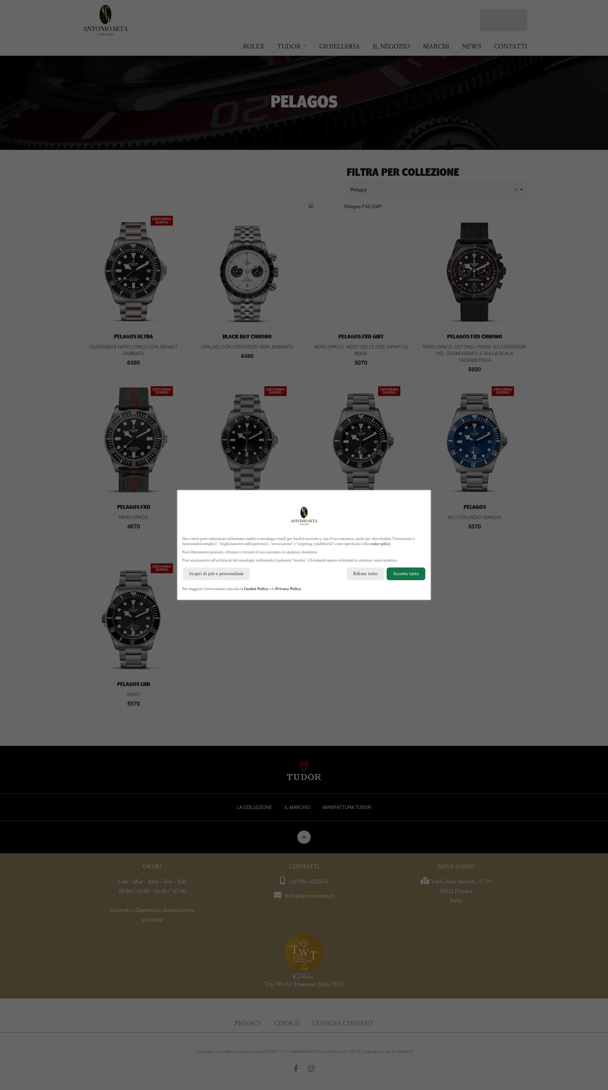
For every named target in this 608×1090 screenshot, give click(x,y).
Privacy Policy (288, 589)
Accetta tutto (406, 573)
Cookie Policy (256, 589)
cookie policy (380, 544)
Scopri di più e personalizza (216, 573)
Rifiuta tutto (365, 573)
